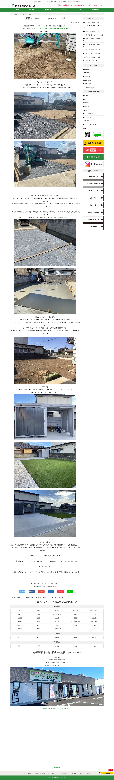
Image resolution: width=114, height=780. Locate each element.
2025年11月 (87, 80)
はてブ (51, 591)
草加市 (94, 646)
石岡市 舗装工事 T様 (90, 60)
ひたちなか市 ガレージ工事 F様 (92, 45)
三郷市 (57, 646)
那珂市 (38, 621)
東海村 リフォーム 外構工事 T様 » (53, 597)
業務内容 (31, 9)
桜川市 (94, 618)
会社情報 (47, 9)
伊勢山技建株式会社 (55, 777)
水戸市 (20, 614)
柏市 (38, 637)
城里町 (57, 618)
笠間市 (94, 614)
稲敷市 (75, 618)
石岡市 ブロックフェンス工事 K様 (93, 26)
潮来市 (38, 618)
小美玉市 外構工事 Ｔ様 (91, 31)
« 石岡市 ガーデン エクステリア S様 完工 (23, 597)
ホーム (17, 9)
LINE (70, 591)
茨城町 (38, 614)
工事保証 (86, 121)
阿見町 (57, 621)
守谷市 (94, 625)
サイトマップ (88, 773)
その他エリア (57, 628)
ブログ (86, 128)
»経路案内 (57, 767)
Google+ (41, 591)
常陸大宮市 (20, 625)
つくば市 (57, 610)
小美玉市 (75, 610)
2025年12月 (87, 76)
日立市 (38, 628)
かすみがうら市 (94, 610)
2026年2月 (87, 69)
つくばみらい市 (75, 621)
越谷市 (38, 646)
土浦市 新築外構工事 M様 (92, 57)
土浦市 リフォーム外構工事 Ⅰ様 (93, 39)
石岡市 (20, 610)
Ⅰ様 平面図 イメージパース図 (93, 35)
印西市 (94, 637)
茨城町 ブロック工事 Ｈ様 (92, 53)
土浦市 (38, 610)
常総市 (75, 625)
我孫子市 (57, 637)
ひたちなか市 (57, 614)
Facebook (31, 591)
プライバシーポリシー (90, 124)
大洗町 (20, 621)
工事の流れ (64, 9)
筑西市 (38, 625)
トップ (12, 14)
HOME (86, 95)
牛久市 (20, 628)
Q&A (80, 9)
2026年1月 (87, 73)
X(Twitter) (22, 591)
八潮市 (75, 646)
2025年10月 (87, 83)
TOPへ (40, 597)
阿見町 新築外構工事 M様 (92, 50)
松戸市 (75, 637)
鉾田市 (20, 618)
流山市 (20, 637)
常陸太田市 (94, 621)
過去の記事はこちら (91, 88)
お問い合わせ (87, 117)
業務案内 (86, 99)
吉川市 (20, 646)
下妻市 (57, 625)
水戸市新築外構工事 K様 (91, 22)
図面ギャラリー (95, 9)
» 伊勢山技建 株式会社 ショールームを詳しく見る (57, 708)
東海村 (75, 614)
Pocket (60, 591)
